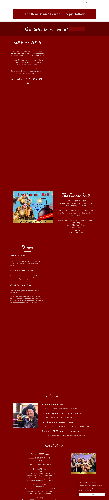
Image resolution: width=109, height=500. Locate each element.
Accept (92, 494)
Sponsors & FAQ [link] (84, 3)
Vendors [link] (55, 3)
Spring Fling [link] (29, 3)
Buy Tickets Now (77, 29)
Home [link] (21, 3)
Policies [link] (75, 3)
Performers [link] (47, 3)
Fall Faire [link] (38, 3)
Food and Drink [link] (65, 3)
